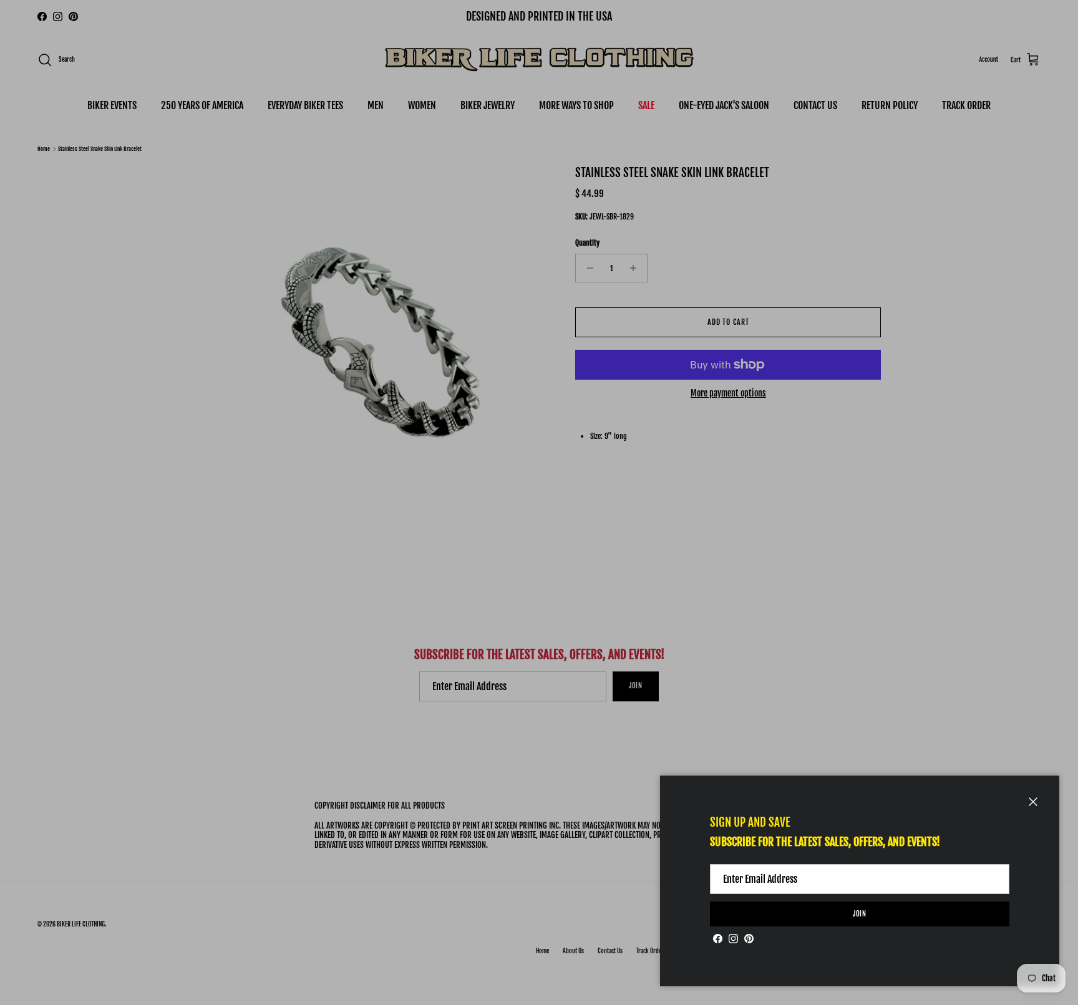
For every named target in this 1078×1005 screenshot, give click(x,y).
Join (860, 914)
